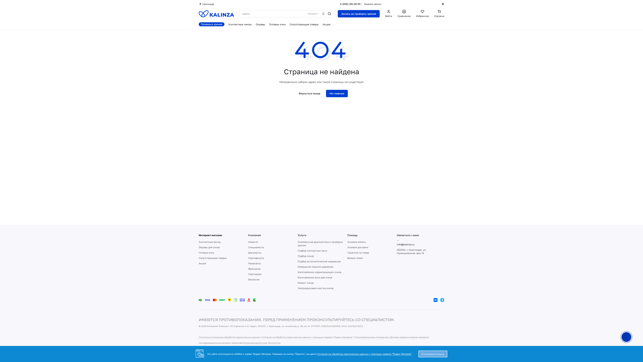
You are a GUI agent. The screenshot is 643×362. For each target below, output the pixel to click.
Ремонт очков (306, 282)
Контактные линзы (210, 241)
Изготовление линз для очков (315, 277)
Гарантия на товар (358, 252)
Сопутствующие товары (213, 258)
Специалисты (256, 247)
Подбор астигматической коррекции (319, 261)
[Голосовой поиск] (323, 13)
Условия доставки (357, 247)
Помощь (352, 235)
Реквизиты (254, 263)
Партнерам (254, 274)
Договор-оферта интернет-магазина (409, 337)
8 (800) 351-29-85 (350, 4)
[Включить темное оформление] (443, 4)
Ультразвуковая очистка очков (315, 288)
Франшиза (254, 268)
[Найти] (329, 13)
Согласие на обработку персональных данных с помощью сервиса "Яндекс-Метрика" (307, 337)
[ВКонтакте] (436, 300)
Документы (254, 252)
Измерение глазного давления (315, 266)
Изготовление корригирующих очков (319, 272)
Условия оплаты (356, 241)
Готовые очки (206, 252)
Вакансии (254, 279)
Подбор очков (306, 256)
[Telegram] (442, 300)
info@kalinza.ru (405, 244)
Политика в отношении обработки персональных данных (229, 337)
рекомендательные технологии (263, 343)
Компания (254, 235)
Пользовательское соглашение (371, 337)
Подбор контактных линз (312, 250)
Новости (253, 241)
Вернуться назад (309, 93)
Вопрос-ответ (355, 258)
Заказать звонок (372, 4)
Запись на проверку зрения (358, 13)
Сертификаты (256, 258)
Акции (202, 263)
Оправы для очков (209, 247)
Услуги (302, 235)
